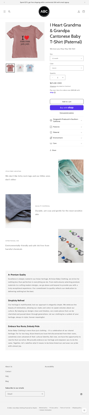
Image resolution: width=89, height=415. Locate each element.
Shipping (53, 86)
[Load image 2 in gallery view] (20, 68)
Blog (7, 381)
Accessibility (49, 366)
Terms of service (65, 407)
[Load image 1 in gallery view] (10, 68)
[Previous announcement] (4, 2)
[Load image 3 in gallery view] (29, 68)
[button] (4, 11)
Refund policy (43, 407)
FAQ (7, 376)
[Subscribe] (42, 393)
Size (51, 54)
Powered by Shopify (31, 408)
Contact (8, 371)
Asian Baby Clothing (19, 408)
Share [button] (54, 150)
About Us (8, 366)
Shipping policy (77, 407)
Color (52, 63)
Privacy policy (54, 407)
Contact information (45, 410)
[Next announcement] (84, 2)
